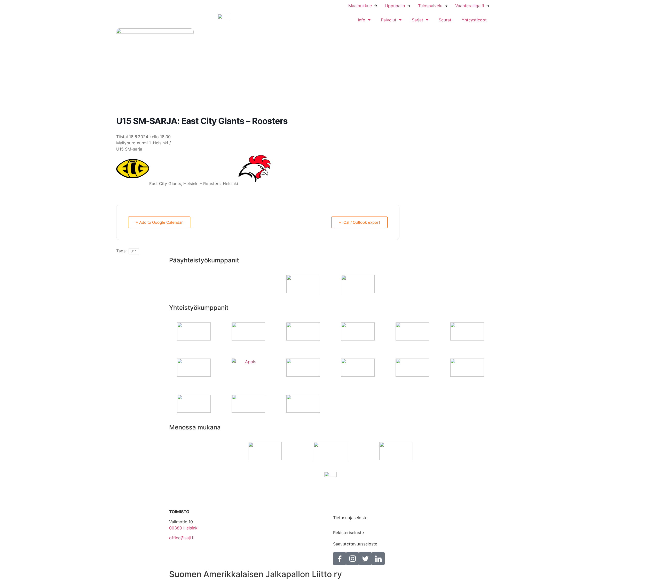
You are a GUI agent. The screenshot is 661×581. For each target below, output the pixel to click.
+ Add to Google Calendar (159, 222)
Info (361, 19)
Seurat (445, 19)
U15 (134, 251)
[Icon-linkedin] (378, 558)
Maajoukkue (360, 5)
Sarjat (417, 19)
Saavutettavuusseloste (355, 543)
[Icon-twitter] (365, 558)
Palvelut (388, 19)
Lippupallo (395, 5)
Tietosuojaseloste (350, 517)
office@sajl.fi (181, 537)
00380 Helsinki (184, 527)
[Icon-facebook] (339, 558)
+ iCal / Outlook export (359, 222)
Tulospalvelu (430, 5)
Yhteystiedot (474, 19)
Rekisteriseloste (348, 532)
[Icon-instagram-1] (352, 558)
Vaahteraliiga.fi (469, 5)
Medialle (341, 506)
